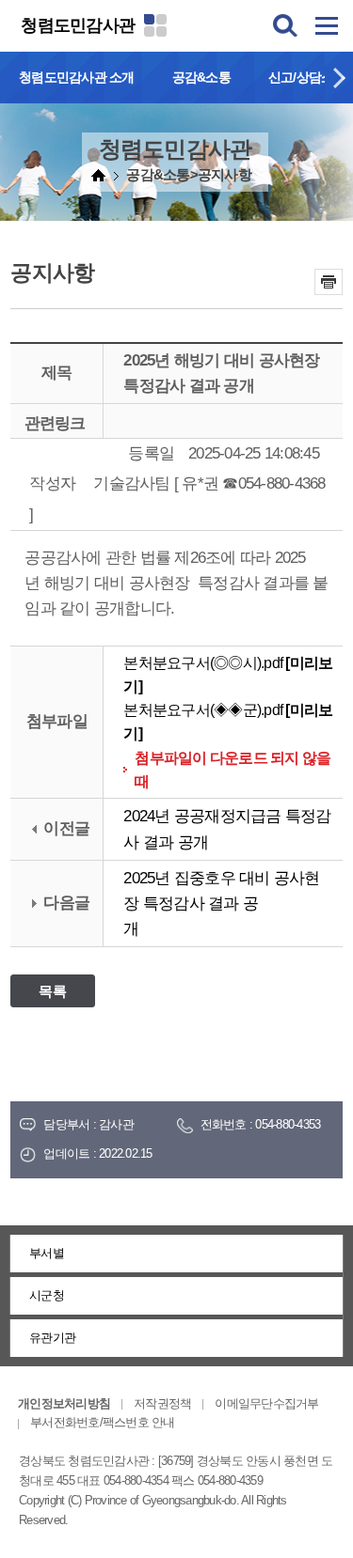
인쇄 (328, 282)
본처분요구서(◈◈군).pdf (202, 710)
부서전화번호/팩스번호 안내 (102, 1422)
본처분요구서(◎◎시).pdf (202, 663)
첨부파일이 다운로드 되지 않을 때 (232, 769)
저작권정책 (162, 1403)
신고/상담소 (301, 77)
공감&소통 (201, 77)
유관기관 (52, 1338)
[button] (339, 77)
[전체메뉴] (326, 25)
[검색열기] (285, 25)
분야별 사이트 (155, 25)
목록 (53, 991)
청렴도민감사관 (78, 25)
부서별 (46, 1253)
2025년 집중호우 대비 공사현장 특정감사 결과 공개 (221, 903)
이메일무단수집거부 (266, 1403)
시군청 (46, 1295)
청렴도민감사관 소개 (77, 77)
